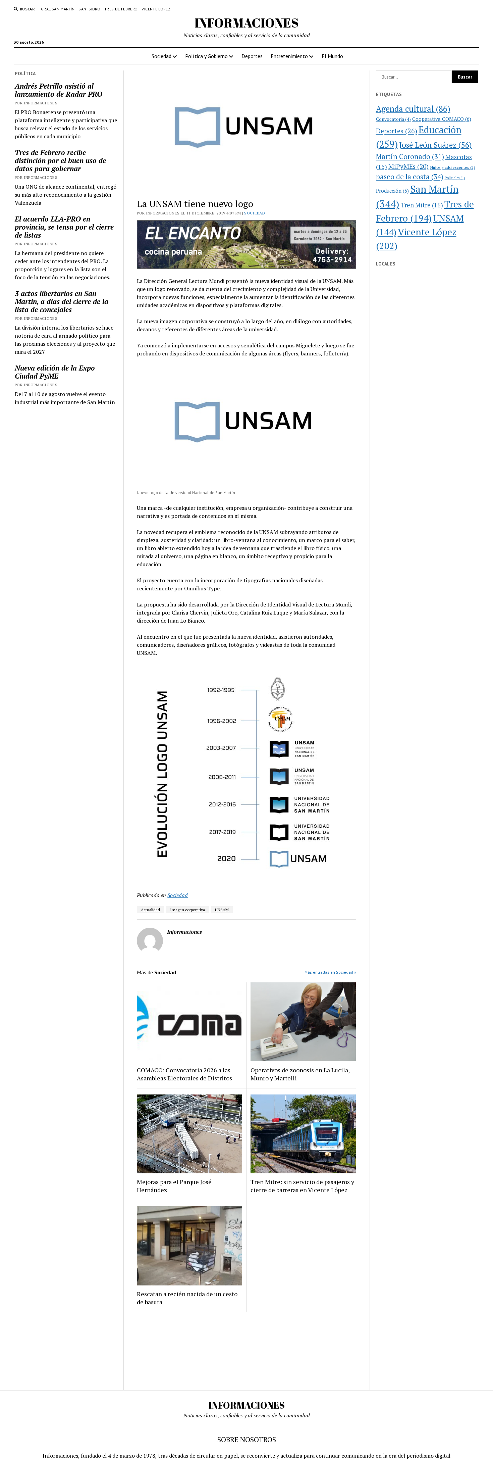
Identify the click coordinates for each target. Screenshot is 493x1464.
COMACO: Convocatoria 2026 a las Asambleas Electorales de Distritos (184, 1074)
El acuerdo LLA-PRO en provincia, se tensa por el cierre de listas (64, 227)
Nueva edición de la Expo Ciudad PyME (55, 372)
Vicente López (156, 8)
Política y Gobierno (206, 56)
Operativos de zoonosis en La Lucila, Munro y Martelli (300, 1074)
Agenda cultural (413, 108)
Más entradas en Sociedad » (330, 972)
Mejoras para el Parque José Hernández (174, 1186)
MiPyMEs (408, 166)
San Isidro (89, 8)
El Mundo (332, 56)
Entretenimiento (289, 56)
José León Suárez (435, 145)
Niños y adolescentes (452, 167)
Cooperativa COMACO (441, 118)
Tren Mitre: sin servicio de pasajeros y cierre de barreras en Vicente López (302, 1186)
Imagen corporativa (187, 909)
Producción (392, 191)
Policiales (455, 178)
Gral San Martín (57, 8)
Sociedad (161, 56)
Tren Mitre (422, 205)
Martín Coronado (410, 156)
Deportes (252, 56)
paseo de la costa (409, 176)
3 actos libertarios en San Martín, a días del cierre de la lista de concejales (61, 301)
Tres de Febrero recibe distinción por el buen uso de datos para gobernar (60, 160)
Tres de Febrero (121, 8)
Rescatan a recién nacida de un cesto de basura (187, 1298)
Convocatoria (393, 119)
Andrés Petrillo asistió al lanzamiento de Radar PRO (58, 90)
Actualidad (150, 909)
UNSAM (222, 909)
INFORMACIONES (247, 22)
